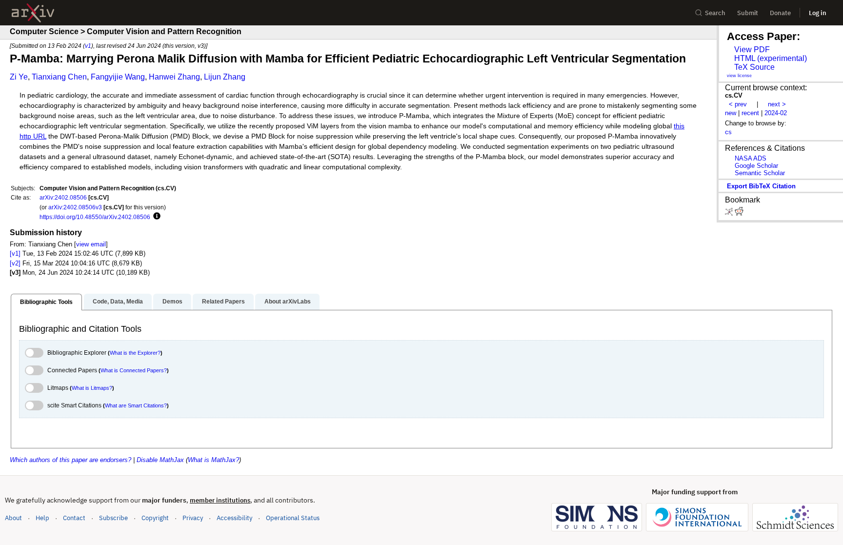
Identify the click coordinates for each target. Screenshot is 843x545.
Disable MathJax (160, 460)
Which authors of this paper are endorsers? (70, 460)
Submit (747, 13)
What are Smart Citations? (136, 405)
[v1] (15, 253)
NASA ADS (750, 158)
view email (91, 244)
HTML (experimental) (770, 58)
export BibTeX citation (761, 186)
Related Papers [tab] (223, 301)
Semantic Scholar (760, 173)
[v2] (15, 263)
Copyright (155, 518)
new (730, 113)
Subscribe (113, 518)
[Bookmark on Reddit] (739, 213)
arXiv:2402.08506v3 (75, 207)
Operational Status (293, 517)
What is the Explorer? (135, 353)
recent (750, 113)
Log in (817, 13)
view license (739, 75)
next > (777, 104)
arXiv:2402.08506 (63, 197)
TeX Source (754, 67)
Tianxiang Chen (59, 77)
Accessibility (234, 518)
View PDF (752, 49)
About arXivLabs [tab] (287, 301)
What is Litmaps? (92, 388)
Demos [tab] (172, 301)
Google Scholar (756, 165)
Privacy (192, 518)
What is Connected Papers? (133, 370)
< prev (738, 104)
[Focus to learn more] (155, 216)
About (13, 518)
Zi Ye (19, 77)
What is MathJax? (213, 460)
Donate (780, 13)
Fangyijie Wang (118, 77)
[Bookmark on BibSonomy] (730, 213)
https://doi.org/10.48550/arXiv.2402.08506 (95, 217)
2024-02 (775, 113)
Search (715, 13)
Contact (74, 518)
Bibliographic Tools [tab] (46, 302)
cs (728, 132)
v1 (88, 45)
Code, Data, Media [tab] (118, 301)
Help (42, 518)
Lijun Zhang (224, 77)
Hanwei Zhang (174, 77)
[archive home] (33, 12)
